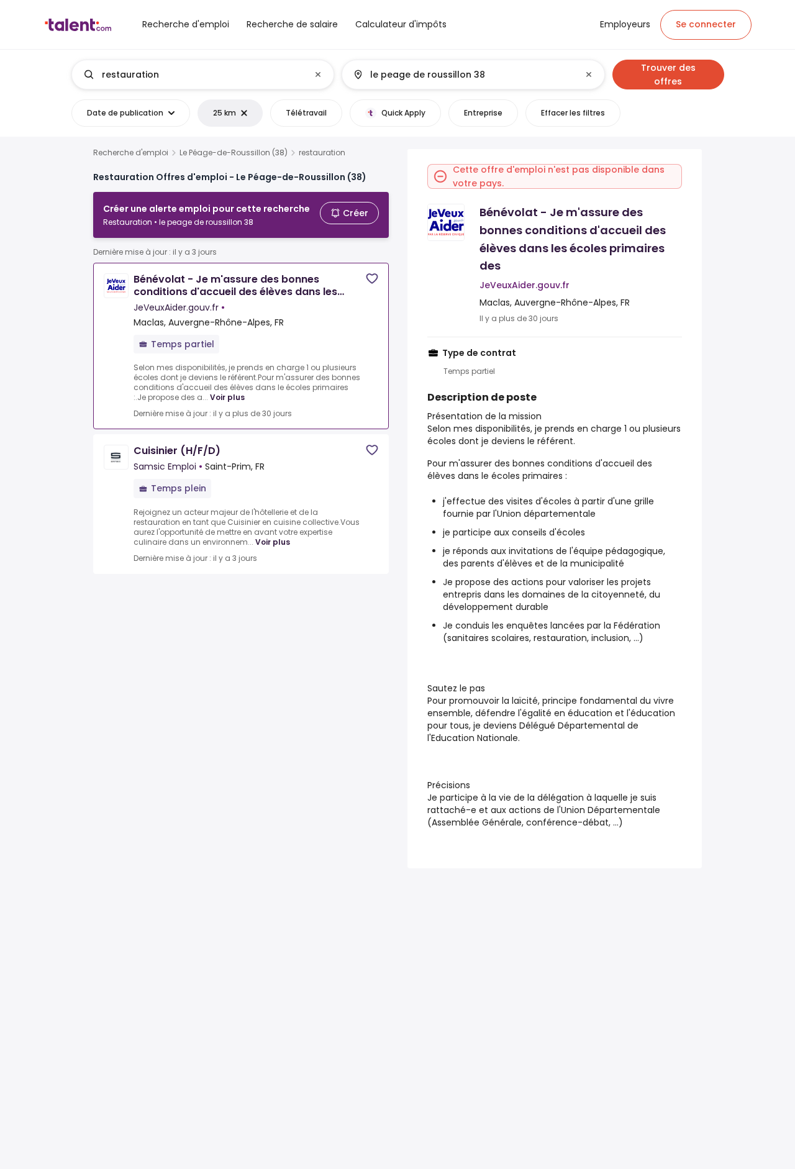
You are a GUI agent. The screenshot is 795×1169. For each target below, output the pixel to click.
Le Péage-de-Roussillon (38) (233, 153)
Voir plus (227, 397)
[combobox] (202, 74)
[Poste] (192, 74)
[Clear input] (318, 74)
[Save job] (372, 278)
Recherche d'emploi (130, 153)
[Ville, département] (462, 74)
